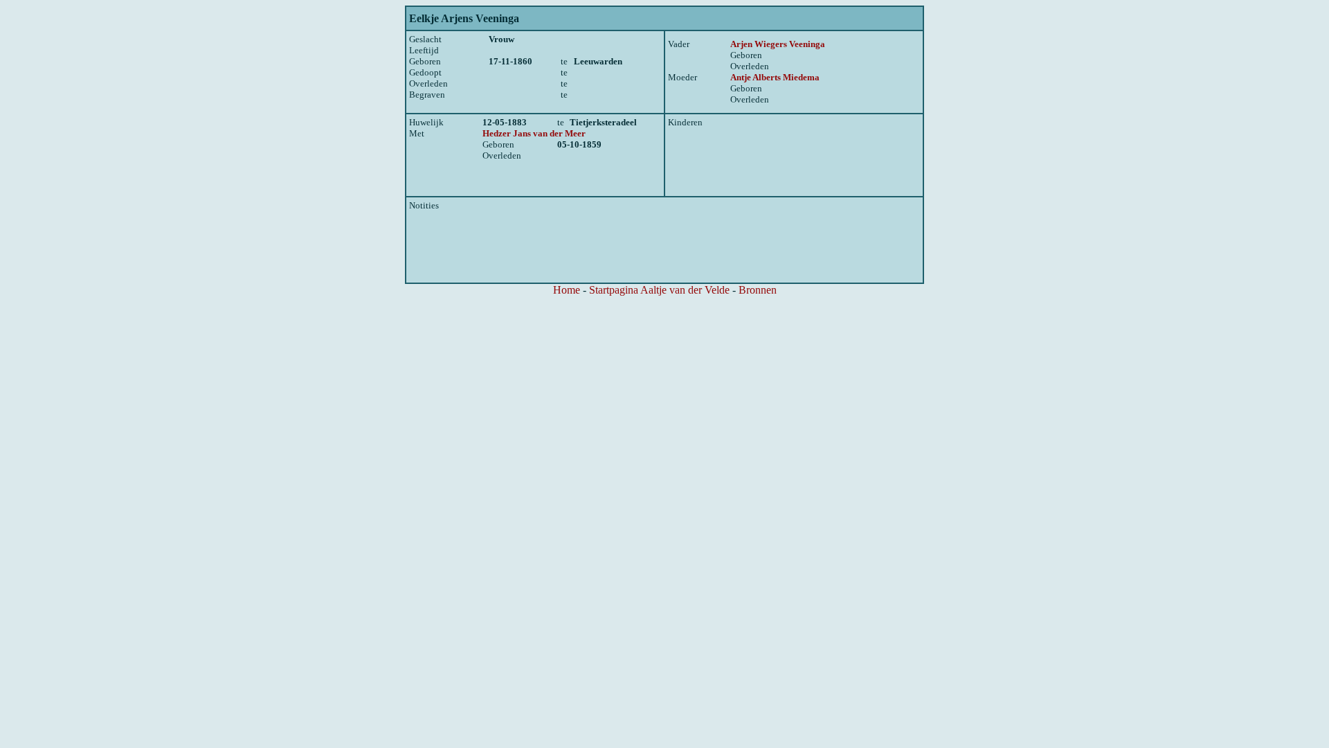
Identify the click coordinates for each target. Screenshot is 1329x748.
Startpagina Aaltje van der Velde (659, 290)
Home (566, 290)
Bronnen (758, 290)
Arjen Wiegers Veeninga (777, 44)
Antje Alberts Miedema (775, 77)
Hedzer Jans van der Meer (534, 133)
